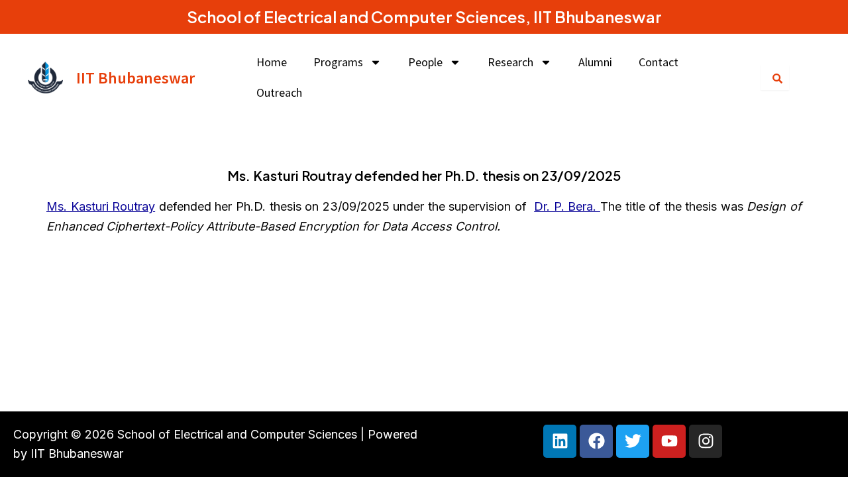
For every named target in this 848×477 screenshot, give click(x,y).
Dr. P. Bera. (567, 206)
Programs (338, 62)
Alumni (595, 62)
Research (510, 62)
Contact (658, 62)
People (425, 62)
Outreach (279, 92)
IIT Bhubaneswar (135, 78)
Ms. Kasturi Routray (100, 206)
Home (271, 62)
